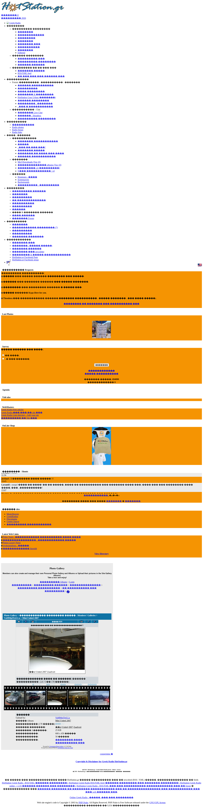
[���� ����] (78, 685)
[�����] (22, 685)
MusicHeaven (13, 514)
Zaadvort (77, 727)
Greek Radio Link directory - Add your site (20, 415)
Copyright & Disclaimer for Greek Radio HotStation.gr (101, 761)
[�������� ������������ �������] (88, 621)
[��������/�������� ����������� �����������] (26, 621)
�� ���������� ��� (79, 588)
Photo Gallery (10, 615)
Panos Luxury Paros (12, 543)
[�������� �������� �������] (95, 621)
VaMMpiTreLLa (12, 618)
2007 (70, 727)
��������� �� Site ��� (19, 418)
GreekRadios (12, 516)
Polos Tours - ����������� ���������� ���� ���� (42, 537)
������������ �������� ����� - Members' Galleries (57, 615)
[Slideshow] (32, 621)
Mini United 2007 (63, 720)
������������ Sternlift (20, 548)
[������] (50, 685)
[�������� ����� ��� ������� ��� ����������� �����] (81, 621)
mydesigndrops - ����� (16, 545)
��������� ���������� (39, 588)
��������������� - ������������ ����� (39, 540)
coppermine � (106, 754)
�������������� (85, 585)
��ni (58, 727)
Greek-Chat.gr (13, 521)
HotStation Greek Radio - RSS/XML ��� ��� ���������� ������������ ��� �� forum (134, 786)
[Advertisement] (57, 599)
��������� (22, 585)
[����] (36, 685)
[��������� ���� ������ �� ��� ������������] (19, 621)
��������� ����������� (29, 524)
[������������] (92, 685)
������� (114, 501)
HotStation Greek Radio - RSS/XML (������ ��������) (35, 783)
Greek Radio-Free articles (12, 409)
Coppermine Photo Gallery (56, 746)
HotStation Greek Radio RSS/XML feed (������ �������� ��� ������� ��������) (124, 783)
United (65, 727)
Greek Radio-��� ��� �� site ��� (21, 412)
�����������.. (96, 495)
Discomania (12, 519)
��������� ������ (51, 585)
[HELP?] (68, 591)
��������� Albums (53, 582)
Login (71, 582)
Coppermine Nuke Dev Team (65, 748)
